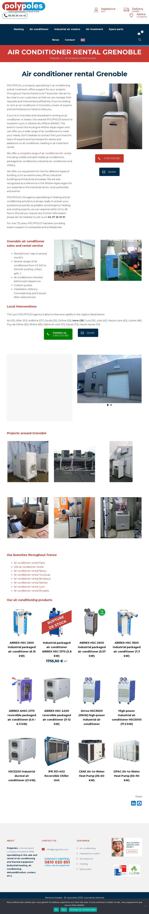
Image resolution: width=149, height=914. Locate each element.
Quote (112, 171)
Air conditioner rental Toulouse (32, 574)
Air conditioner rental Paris (29, 562)
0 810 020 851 (112, 158)
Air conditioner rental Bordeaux (32, 578)
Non (64, 909)
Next (146, 260)
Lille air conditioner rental (29, 567)
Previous (73, 378)
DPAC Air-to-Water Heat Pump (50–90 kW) (127, 776)
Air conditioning (88, 848)
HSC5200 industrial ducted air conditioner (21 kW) (21, 776)
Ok (56, 909)
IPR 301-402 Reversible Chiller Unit (57, 776)
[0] (139, 33)
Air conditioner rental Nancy (30, 570)
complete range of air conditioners (39, 153)
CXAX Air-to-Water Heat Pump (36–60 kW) (92, 776)
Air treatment (86, 858)
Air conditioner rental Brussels (31, 590)
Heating (84, 864)
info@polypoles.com (57, 849)
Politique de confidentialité (82, 909)
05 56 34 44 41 (17, 15)
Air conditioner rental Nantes (30, 582)
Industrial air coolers (90, 853)
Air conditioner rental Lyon (29, 586)
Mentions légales (53, 897)
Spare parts (85, 869)
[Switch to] (83, 39)
